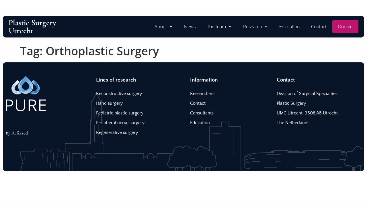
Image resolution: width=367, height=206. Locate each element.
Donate (345, 26)
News (190, 26)
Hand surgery (109, 103)
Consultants (202, 113)
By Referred (17, 133)
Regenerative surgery (117, 132)
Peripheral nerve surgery (120, 122)
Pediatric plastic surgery (119, 113)
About (161, 26)
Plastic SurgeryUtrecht (32, 26)
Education (289, 26)
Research (252, 26)
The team (216, 26)
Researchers (202, 93)
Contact (319, 26)
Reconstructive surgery (119, 93)
